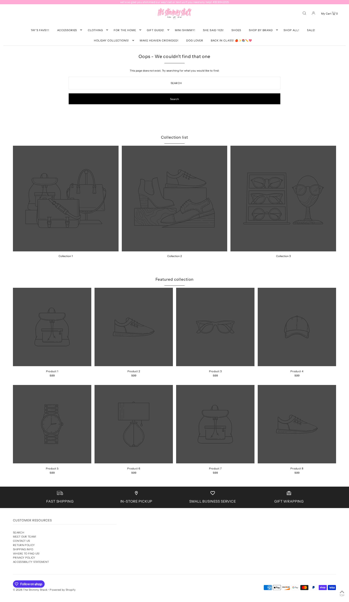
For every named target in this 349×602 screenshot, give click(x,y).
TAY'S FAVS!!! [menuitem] (40, 30)
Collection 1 (66, 256)
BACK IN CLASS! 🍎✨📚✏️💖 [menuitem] (231, 40)
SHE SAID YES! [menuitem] (213, 30)
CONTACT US (21, 540)
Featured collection (174, 279)
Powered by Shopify (63, 589)
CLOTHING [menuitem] (95, 30)
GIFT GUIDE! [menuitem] (155, 30)
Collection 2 (174, 256)
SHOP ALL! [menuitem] (291, 30)
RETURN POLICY (24, 545)
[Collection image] (66, 198)
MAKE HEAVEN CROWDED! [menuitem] (159, 40)
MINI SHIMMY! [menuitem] (185, 30)
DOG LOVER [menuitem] (194, 40)
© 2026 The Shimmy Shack (30, 589)
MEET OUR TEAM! (24, 536)
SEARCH (18, 532)
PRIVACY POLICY (24, 557)
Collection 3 (283, 256)
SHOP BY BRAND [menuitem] (261, 30)
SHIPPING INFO (23, 549)
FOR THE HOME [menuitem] (125, 30)
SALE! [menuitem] (311, 30)
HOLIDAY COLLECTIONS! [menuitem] (111, 40)
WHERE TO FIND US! (26, 553)
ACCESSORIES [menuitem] (67, 30)
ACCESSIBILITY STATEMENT (31, 561)
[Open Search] (304, 13)
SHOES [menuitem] (236, 30)
